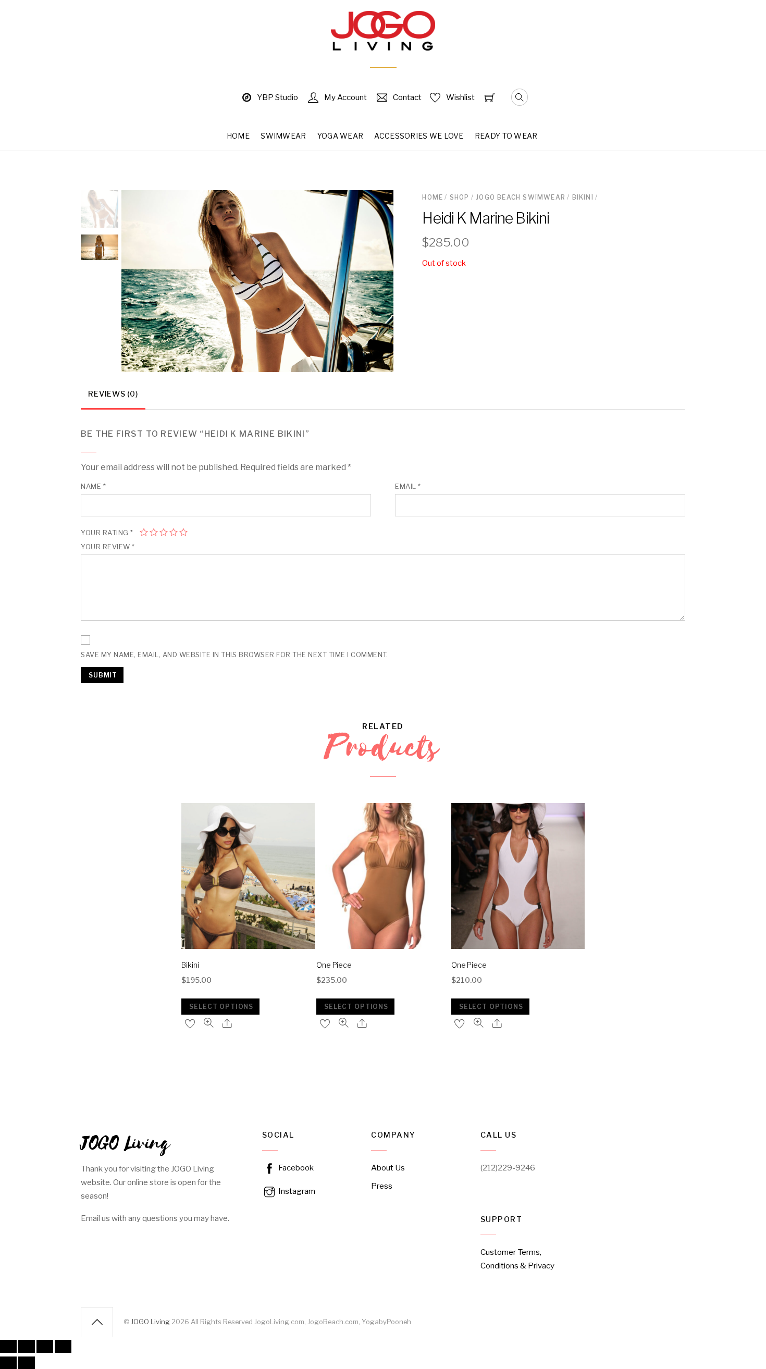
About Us (388, 1168)
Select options (221, 1006)
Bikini (583, 197)
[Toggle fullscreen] (44, 1346)
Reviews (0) (113, 394)
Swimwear (283, 135)
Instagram (296, 1191)
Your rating (107, 533)
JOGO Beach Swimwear (520, 197)
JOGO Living (150, 1322)
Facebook (295, 1168)
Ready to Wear (506, 135)
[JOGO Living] (383, 43)
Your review (108, 547)
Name (93, 486)
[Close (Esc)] (8, 1346)
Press (381, 1186)
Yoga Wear (340, 135)
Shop (460, 197)
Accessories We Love (418, 135)
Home (238, 135)
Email (408, 486)
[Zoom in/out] (63, 1346)
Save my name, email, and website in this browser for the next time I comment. (234, 655)
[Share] (26, 1346)
